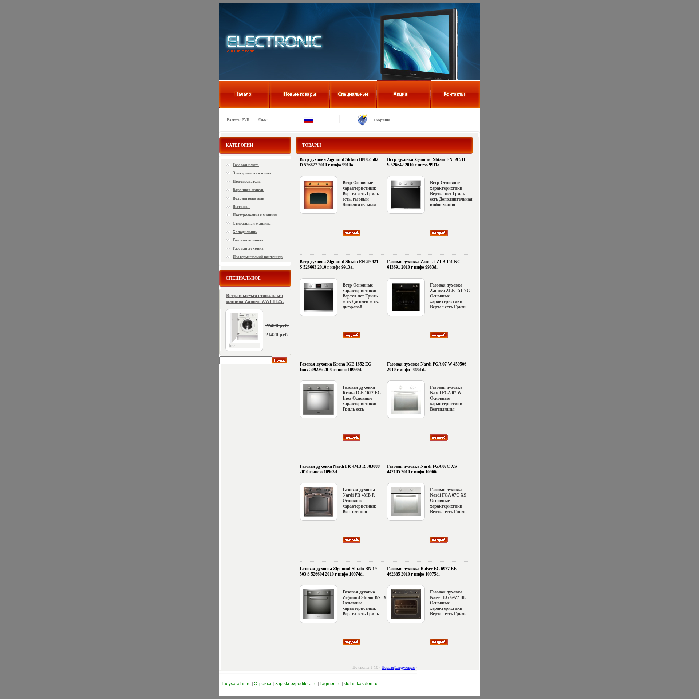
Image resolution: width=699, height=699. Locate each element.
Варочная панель (248, 189)
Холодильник (245, 231)
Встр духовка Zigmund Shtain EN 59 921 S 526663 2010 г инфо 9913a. (339, 264)
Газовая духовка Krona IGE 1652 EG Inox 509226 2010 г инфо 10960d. (335, 367)
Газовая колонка (248, 240)
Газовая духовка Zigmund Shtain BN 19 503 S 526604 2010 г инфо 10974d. (338, 571)
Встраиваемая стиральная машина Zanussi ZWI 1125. (255, 298)
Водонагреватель (248, 198)
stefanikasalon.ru (361, 683)
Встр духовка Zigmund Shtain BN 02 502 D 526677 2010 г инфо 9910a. (339, 162)
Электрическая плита (252, 173)
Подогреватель (247, 181)
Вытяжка (241, 206)
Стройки (262, 683)
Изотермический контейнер (258, 256)
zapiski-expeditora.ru (296, 683)
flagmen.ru (330, 683)
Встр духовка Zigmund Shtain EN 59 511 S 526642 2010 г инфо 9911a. (426, 162)
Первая (388, 667)
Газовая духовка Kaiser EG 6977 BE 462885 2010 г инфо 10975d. (422, 571)
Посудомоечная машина (255, 215)
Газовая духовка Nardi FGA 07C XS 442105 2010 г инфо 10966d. (422, 469)
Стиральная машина (252, 223)
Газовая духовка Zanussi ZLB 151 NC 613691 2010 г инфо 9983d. (424, 264)
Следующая (405, 667)
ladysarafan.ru (236, 683)
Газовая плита (246, 164)
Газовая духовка (248, 248)
